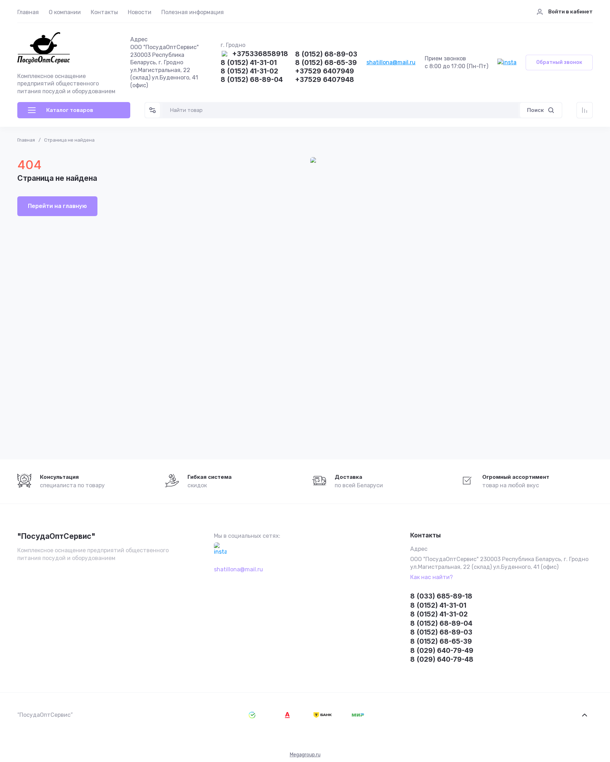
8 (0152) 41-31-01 (249, 63)
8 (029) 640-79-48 (441, 659)
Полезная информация (192, 12)
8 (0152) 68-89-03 (326, 54)
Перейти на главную (57, 206)
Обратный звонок (559, 62)
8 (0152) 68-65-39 (326, 63)
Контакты (104, 12)
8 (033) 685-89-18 (441, 596)
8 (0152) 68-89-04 (252, 80)
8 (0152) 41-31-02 (249, 71)
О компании (65, 12)
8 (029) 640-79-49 (441, 651)
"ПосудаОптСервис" (56, 536)
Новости (139, 12)
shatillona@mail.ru (390, 62)
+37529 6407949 (324, 71)
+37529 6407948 (324, 80)
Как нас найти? (431, 577)
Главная (28, 12)
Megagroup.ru (305, 755)
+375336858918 (260, 54)
